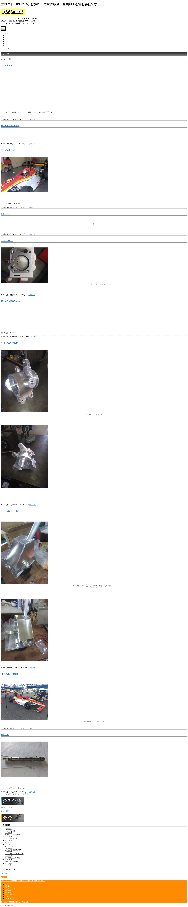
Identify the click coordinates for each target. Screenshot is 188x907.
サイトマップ (9, 898)
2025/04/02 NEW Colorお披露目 (12, 860)
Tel (6, 905)
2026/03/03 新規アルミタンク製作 (12, 834)
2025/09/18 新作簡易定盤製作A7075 (13, 849)
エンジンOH (7, 241)
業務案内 (8, 37)
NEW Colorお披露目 (9, 674)
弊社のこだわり (10, 39)
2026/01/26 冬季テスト (9, 841)
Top (12, 905)
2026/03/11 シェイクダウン (10, 830)
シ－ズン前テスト (8, 150)
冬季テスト (5, 214)
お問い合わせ (9, 45)
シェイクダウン (7, 65)
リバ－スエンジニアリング (12, 343)
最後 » (25, 794)
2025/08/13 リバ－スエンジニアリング (14, 853)
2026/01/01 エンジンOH (10, 845)
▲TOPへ (4, 877)
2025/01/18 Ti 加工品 (8, 864)
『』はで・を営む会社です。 (23, 881)
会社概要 (8, 43)
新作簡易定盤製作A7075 (11, 301)
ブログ (7, 896)
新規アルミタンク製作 (10, 126)
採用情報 (8, 41)
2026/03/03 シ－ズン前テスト (11, 837)
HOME (7, 35)
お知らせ (32, 119)
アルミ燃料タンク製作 (10, 511)
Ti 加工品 (5, 735)
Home (3, 905)
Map (8, 905)
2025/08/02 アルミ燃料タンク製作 (12, 856)
